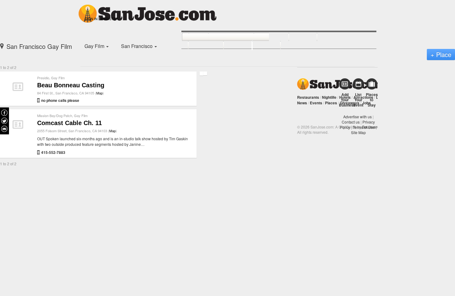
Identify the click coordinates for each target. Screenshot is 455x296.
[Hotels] (296, 37)
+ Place (441, 54)
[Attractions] (331, 37)
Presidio (43, 77)
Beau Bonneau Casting (70, 85)
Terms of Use (364, 127)
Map (99, 92)
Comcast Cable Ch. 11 (69, 123)
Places (331, 103)
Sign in (91, 18)
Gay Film (58, 77)
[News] (192, 37)
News (302, 103)
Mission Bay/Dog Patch (54, 115)
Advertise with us (357, 116)
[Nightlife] (264, 37)
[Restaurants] (224, 37)
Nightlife (329, 97)
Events (316, 103)
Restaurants (308, 97)
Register (109, 18)
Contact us (351, 121)
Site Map (358, 132)
